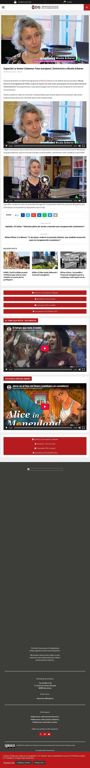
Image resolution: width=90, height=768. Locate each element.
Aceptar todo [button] (39, 763)
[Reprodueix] (6, 146)
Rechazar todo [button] (9, 763)
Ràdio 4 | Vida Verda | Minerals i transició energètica (45, 273)
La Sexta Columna (45, 81)
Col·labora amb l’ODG (24, 2)
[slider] (43, 145)
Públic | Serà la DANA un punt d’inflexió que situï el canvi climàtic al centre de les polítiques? (16, 276)
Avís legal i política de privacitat (45, 750)
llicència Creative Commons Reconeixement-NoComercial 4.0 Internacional (51, 745)
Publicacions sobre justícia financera (45, 717)
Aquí (28, 207)
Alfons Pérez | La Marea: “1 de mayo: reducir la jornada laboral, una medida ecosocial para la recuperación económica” (45, 238)
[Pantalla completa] (83, 146)
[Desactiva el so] (80, 146)
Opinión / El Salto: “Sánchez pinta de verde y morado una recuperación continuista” (45, 226)
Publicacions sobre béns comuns (44, 722)
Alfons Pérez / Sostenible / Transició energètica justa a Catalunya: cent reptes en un (72, 274)
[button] (45, 124)
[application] (45, 124)
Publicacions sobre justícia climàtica (45, 719)
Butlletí (69, 2)
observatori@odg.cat (45, 698)
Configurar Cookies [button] (23, 763)
